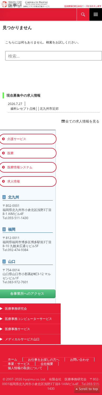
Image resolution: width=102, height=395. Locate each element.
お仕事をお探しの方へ (43, 359)
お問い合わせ (79, 359)
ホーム (12, 359)
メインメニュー (95, 14)
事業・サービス (19, 363)
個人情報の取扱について (25, 368)
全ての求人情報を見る (82, 121)
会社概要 (47, 363)
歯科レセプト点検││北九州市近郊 (34, 108)
